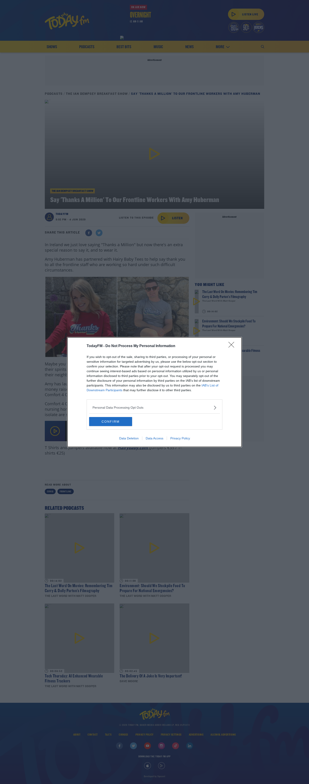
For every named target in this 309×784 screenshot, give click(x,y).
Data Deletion (129, 438)
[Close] (232, 346)
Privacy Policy (180, 438)
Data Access (154, 438)
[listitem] (154, 407)
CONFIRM (111, 421)
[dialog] (154, 392)
